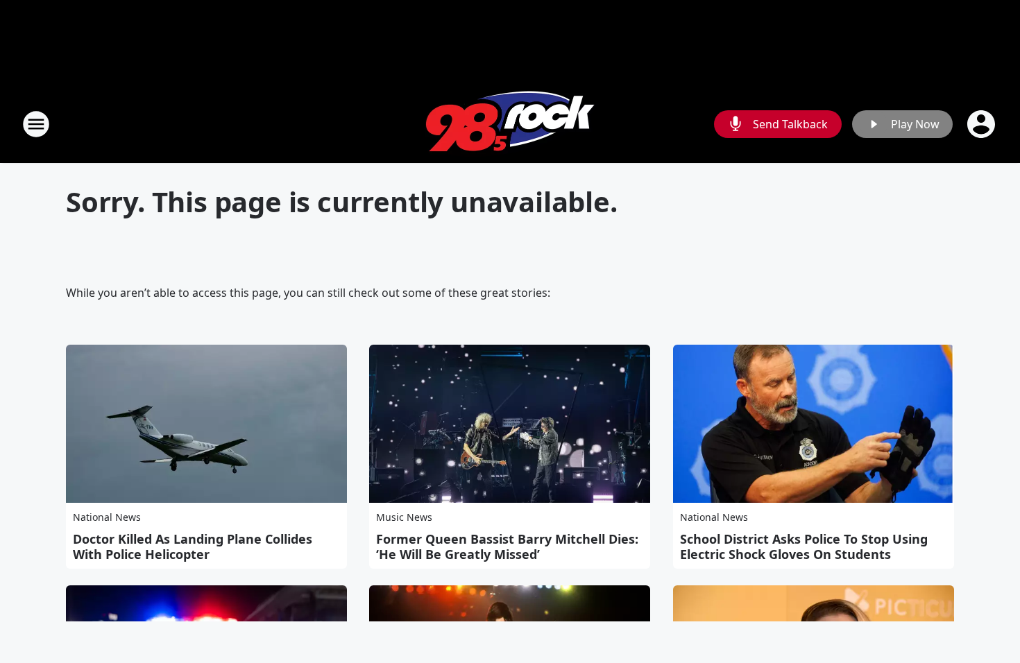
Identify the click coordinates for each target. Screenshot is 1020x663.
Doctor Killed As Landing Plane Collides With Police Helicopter (192, 546)
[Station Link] (510, 123)
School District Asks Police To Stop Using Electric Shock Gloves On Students (804, 546)
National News (107, 517)
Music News (404, 517)
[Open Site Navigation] (36, 124)
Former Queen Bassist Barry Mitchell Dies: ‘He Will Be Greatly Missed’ (507, 546)
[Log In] (982, 124)
